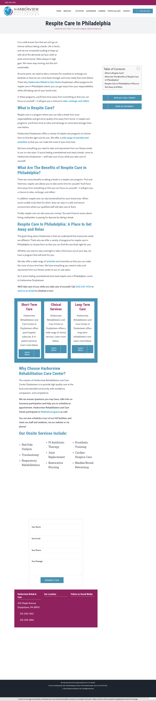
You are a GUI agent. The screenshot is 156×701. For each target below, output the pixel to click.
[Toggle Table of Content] (137, 68)
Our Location (50, 594)
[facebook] (72, 599)
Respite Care (98, 29)
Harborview (90, 29)
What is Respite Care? (114, 73)
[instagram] (76, 599)
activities (50, 261)
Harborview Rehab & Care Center (44, 82)
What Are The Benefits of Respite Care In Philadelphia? (122, 78)
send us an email (26, 290)
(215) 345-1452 (83, 286)
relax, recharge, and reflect (76, 101)
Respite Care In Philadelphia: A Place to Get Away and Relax (122, 85)
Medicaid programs (50, 411)
